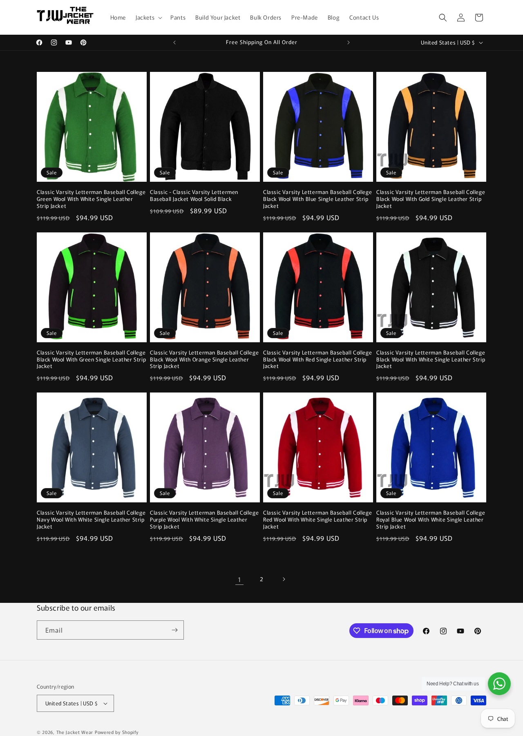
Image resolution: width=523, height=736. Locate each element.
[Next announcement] (349, 42)
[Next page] (284, 579)
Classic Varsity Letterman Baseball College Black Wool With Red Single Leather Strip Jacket (317, 359)
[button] (148, 17)
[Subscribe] (174, 630)
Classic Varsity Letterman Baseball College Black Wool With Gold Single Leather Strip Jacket (430, 199)
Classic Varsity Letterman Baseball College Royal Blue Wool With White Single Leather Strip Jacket (430, 519)
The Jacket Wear (75, 732)
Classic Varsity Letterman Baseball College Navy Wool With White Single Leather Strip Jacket (91, 519)
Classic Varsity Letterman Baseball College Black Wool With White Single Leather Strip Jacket (430, 359)
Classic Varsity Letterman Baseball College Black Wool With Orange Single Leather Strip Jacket (204, 359)
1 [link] (239, 579)
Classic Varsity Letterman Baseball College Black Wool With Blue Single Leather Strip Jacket (317, 199)
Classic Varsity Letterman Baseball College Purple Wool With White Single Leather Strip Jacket (204, 519)
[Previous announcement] (174, 42)
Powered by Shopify (117, 732)
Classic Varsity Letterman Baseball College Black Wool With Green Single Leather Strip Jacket (91, 359)
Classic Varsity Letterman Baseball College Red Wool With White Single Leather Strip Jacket (317, 519)
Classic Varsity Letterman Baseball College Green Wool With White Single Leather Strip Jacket (91, 199)
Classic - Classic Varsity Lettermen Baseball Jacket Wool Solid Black (194, 196)
